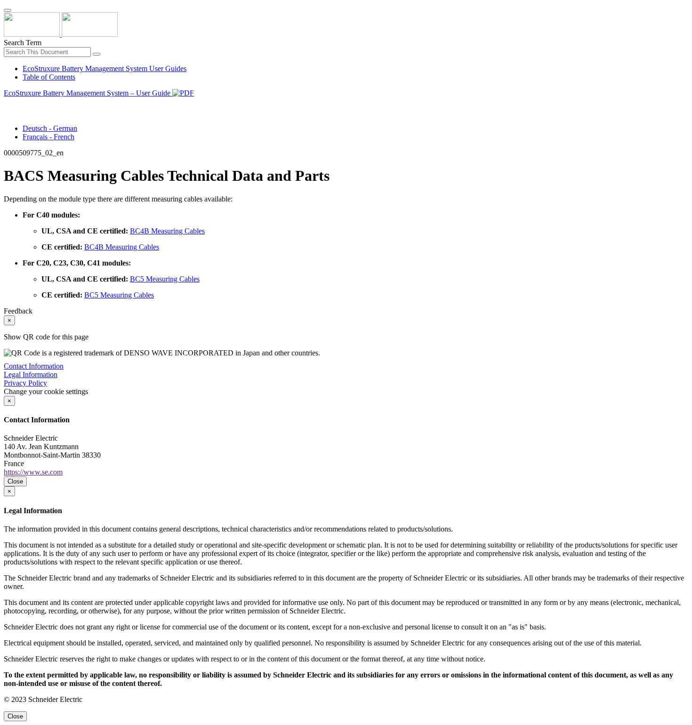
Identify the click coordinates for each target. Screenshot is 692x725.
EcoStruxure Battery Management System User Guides (104, 68)
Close (15, 481)
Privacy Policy (25, 383)
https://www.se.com (33, 472)
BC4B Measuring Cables (167, 231)
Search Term (22, 43)
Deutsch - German (50, 128)
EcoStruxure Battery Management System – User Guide (88, 93)
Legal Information (30, 375)
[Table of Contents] (7, 104)
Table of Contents (49, 77)
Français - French (48, 137)
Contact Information (34, 366)
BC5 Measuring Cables (165, 279)
